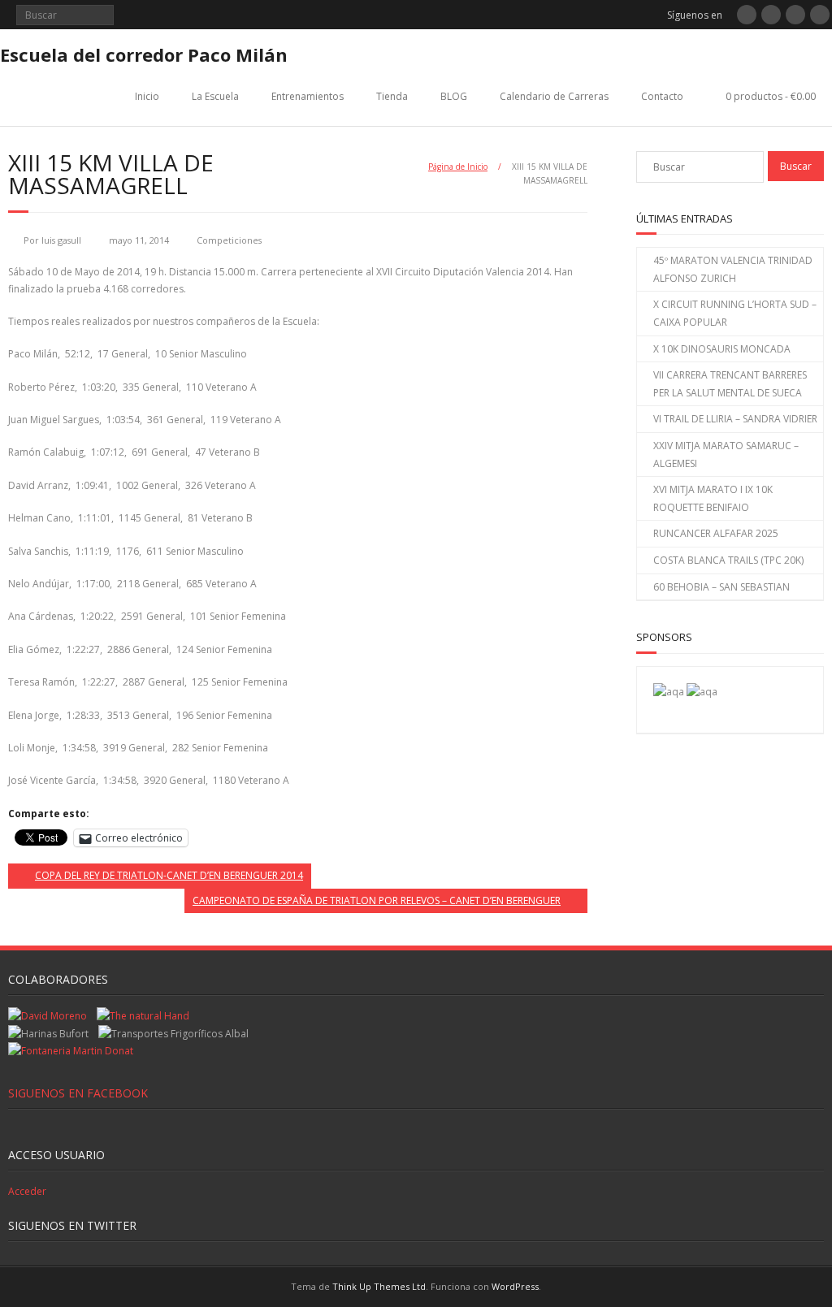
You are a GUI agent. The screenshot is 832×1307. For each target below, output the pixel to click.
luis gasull (61, 240)
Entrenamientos (307, 96)
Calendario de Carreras (554, 96)
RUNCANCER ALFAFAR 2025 (715, 533)
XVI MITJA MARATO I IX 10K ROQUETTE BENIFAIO (713, 498)
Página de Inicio (458, 166)
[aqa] (668, 692)
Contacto (662, 96)
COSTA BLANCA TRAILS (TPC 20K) (728, 560)
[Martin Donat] (70, 1051)
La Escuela (215, 96)
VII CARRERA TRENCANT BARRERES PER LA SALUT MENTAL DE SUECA (730, 384)
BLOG (453, 96)
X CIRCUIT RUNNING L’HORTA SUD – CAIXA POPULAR (735, 313)
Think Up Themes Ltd (379, 1286)
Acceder (27, 1191)
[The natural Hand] (143, 1016)
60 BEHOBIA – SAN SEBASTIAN (721, 587)
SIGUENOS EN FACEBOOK (78, 1093)
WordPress (515, 1286)
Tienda (392, 96)
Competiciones (229, 240)
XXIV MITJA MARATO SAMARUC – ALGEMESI (726, 454)
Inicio (147, 96)
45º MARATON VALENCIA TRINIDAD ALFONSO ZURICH (732, 269)
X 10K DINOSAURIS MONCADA (722, 349)
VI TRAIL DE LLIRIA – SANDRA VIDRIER (735, 419)
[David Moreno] (702, 692)
